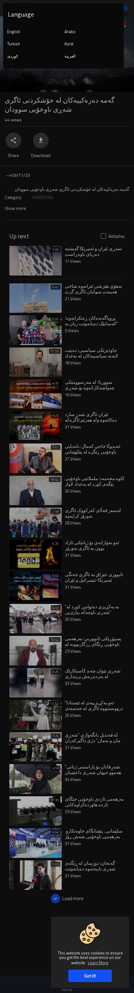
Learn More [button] (98, 962)
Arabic (70, 31)
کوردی (12, 56)
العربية (70, 56)
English (13, 31)
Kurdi (69, 44)
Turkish (13, 44)
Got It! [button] (90, 975)
